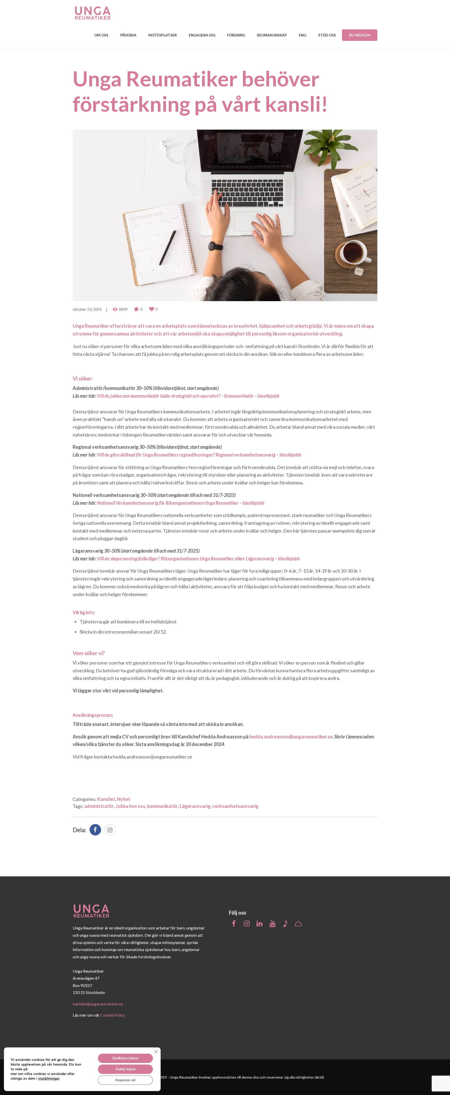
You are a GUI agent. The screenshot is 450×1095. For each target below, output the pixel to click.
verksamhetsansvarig (235, 806)
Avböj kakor (125, 1069)
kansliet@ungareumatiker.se (98, 1003)
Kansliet (106, 799)
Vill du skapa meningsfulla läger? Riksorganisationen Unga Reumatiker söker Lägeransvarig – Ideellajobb (198, 558)
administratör (99, 806)
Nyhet (123, 799)
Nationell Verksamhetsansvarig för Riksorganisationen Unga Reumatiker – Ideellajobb (180, 503)
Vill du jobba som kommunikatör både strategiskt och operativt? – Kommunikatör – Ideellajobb (188, 396)
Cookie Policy (112, 1014)
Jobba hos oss (130, 806)
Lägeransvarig (195, 806)
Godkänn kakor (125, 1058)
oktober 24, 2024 (87, 309)
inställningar (48, 1078)
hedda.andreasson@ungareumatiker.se (152, 756)
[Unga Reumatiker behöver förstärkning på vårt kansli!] (225, 215)
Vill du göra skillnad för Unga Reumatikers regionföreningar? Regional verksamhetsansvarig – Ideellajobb (199, 455)
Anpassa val (125, 1080)
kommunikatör (162, 806)
